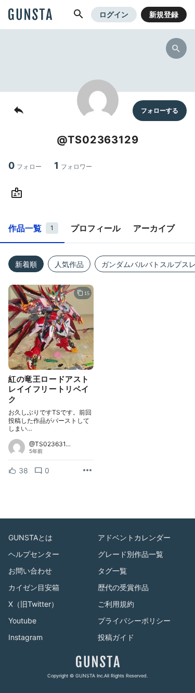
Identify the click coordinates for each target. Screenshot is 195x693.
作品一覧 (31, 228)
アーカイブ (154, 228)
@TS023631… (50, 444)
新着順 (26, 264)
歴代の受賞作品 (123, 587)
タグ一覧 (112, 570)
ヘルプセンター (33, 554)
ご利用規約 (116, 603)
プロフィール (96, 228)
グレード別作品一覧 (130, 554)
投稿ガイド (116, 637)
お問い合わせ (30, 570)
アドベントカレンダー (134, 537)
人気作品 (69, 264)
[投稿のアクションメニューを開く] (87, 470)
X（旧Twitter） (33, 603)
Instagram (25, 637)
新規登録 (163, 14)
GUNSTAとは (30, 537)
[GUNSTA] (30, 15)
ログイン (113, 14)
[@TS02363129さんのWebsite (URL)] (18, 193)
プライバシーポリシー (134, 620)
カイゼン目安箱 (33, 587)
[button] (78, 14)
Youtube (22, 620)
